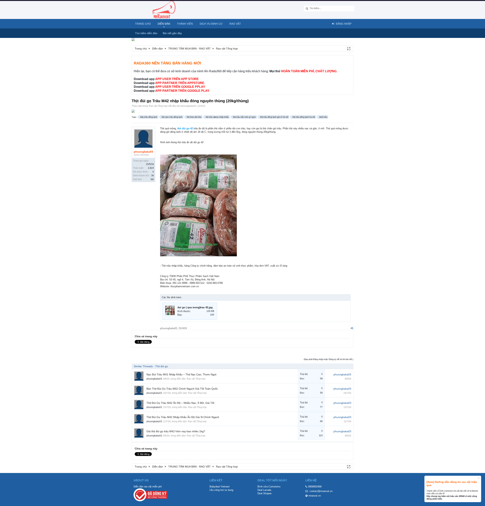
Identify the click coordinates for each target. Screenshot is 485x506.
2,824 (151, 168)
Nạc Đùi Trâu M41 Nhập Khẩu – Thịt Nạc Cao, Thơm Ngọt (181, 374)
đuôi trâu (323, 117)
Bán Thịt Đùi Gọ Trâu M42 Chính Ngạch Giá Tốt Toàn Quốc (182, 388)
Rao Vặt (235, 23)
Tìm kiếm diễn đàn (146, 33)
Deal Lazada (264, 490)
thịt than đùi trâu (194, 117)
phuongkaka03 (188, 106)
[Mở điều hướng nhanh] (348, 48)
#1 (352, 328)
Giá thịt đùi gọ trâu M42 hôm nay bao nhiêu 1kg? (175, 431)
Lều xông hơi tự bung (221, 490)
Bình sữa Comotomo (268, 486)
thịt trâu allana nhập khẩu (217, 117)
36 (152, 175)
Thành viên (185, 23)
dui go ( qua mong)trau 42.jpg (195, 307)
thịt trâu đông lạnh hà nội (304, 117)
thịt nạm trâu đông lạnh (172, 117)
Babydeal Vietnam (220, 486)
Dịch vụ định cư (211, 23)
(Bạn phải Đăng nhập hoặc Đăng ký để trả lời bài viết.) (328, 359)
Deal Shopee (264, 493)
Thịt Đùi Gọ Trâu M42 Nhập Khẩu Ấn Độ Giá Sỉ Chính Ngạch (182, 417)
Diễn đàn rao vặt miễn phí (148, 486)
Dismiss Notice (478, 478)
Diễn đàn (164, 23)
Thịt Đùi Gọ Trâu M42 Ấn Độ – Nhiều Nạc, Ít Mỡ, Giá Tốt (180, 402)
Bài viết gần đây (172, 33)
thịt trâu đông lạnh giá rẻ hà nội (274, 117)
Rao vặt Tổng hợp (158, 106)
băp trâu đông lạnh (148, 117)
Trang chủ (143, 23)
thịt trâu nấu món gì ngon (244, 117)
